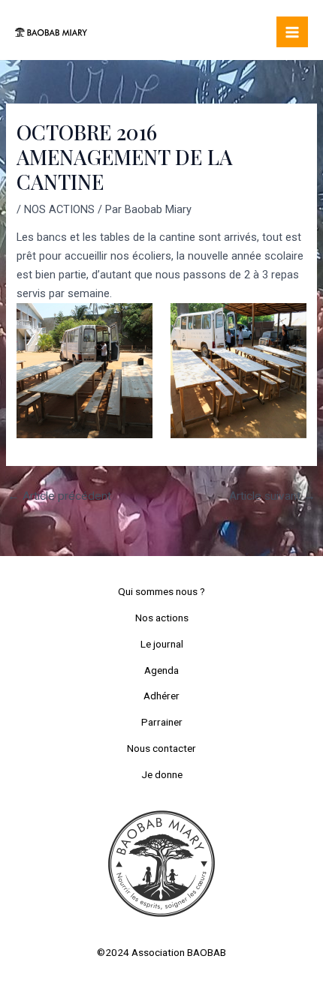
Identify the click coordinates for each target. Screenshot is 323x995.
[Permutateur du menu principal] (292, 32)
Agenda (161, 670)
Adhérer (161, 696)
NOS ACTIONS (59, 209)
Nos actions (162, 618)
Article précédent (59, 496)
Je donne (162, 774)
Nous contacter (161, 748)
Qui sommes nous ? (161, 591)
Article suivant (272, 496)
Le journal (161, 644)
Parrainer (162, 722)
